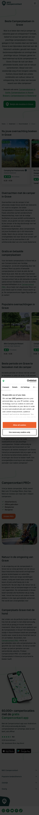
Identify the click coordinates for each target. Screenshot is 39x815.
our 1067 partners (16, 398)
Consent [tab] (5, 387)
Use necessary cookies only (19, 432)
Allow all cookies (19, 425)
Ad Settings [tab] (25, 387)
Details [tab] (15, 387)
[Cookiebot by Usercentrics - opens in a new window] (28, 381)
